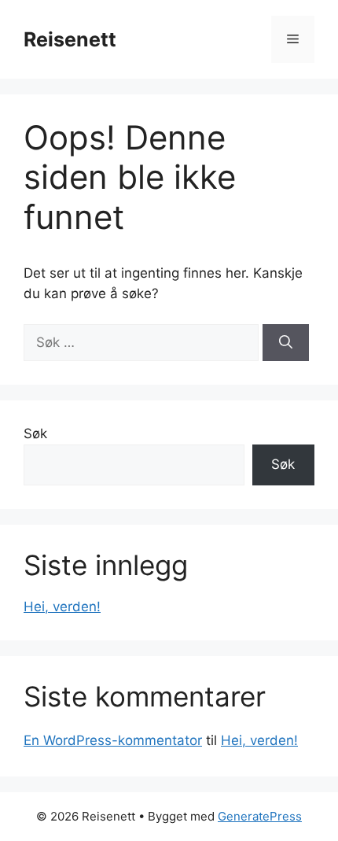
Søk (35, 433)
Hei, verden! (62, 606)
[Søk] (286, 343)
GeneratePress (260, 816)
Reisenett (70, 39)
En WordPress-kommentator (113, 740)
